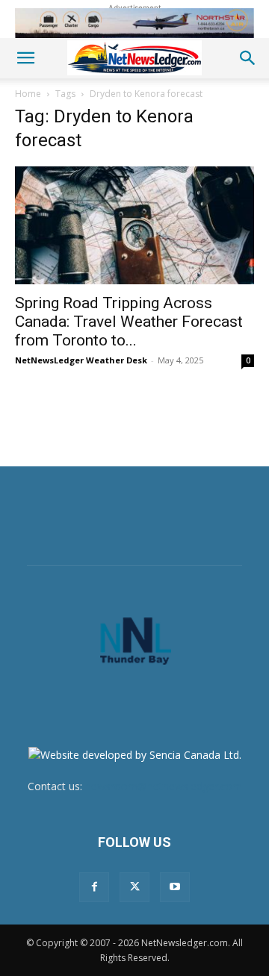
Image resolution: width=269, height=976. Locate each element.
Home (28, 93)
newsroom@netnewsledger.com (163, 786)
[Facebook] (94, 887)
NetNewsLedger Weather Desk (81, 360)
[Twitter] (134, 887)
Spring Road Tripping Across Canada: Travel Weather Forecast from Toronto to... (129, 321)
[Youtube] (175, 887)
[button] (25, 58)
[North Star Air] (134, 23)
